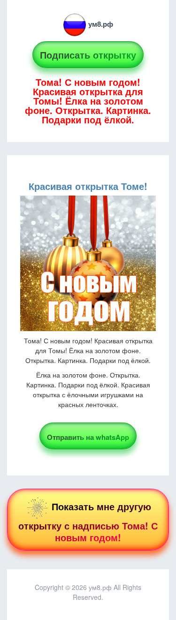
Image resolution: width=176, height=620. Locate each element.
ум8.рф (100, 24)
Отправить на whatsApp (88, 437)
